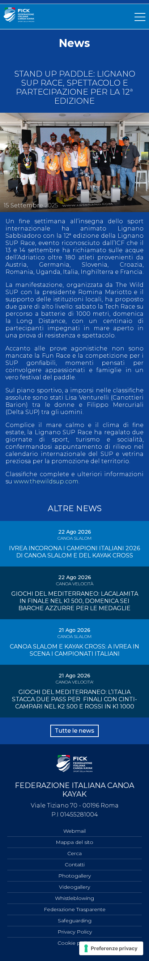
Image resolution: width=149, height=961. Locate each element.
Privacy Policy (75, 931)
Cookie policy (75, 943)
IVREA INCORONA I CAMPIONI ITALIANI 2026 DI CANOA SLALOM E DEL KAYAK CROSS (74, 552)
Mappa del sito (74, 842)
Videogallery (74, 887)
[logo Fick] (19, 20)
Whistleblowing (74, 898)
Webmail (74, 831)
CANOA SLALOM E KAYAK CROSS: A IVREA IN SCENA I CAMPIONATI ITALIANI (74, 650)
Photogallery (74, 875)
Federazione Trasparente (75, 909)
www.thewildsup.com (46, 481)
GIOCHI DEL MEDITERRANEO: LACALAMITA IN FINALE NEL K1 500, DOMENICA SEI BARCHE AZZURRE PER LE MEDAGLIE (74, 601)
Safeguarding (74, 920)
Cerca (74, 853)
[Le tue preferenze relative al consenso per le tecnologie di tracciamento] (111, 948)
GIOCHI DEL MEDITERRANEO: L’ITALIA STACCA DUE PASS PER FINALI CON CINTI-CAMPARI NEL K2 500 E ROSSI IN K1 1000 (74, 699)
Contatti (75, 864)
